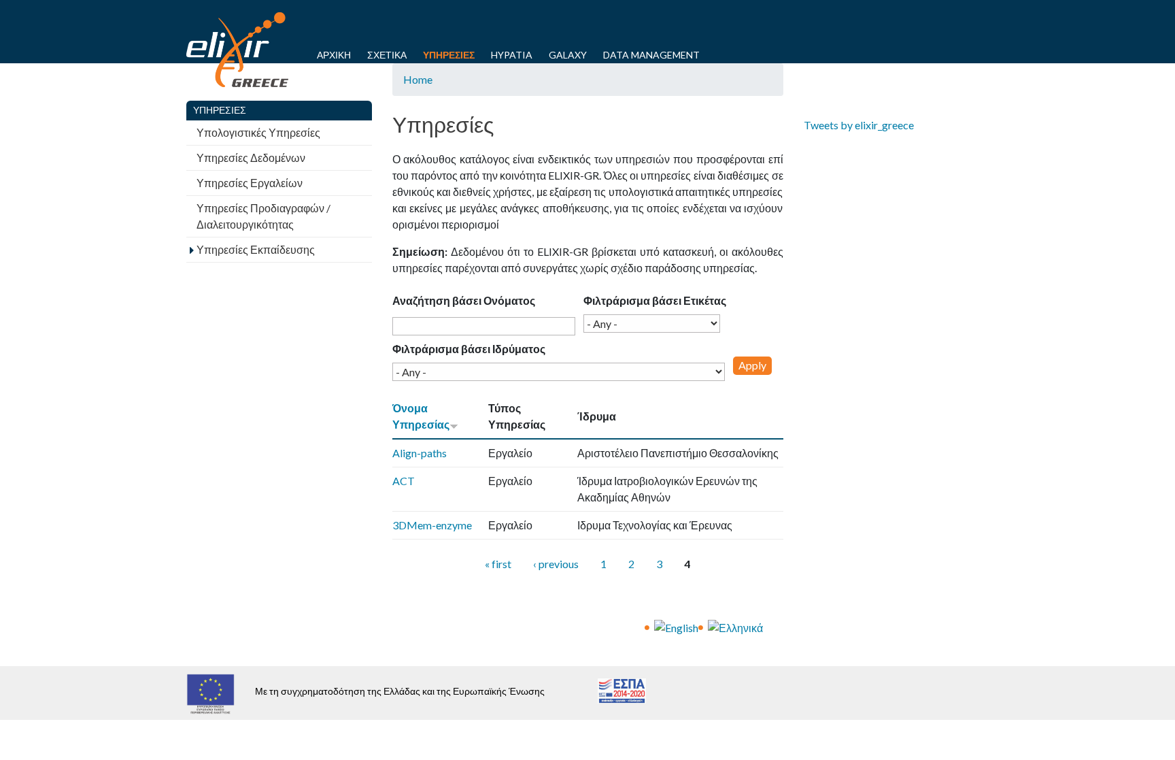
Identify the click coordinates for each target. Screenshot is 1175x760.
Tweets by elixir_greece (859, 124)
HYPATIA (511, 55)
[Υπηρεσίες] (735, 626)
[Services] (676, 626)
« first (498, 563)
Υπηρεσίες (449, 55)
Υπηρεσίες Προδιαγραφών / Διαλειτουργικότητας (263, 216)
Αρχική (334, 55)
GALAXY (568, 55)
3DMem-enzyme (432, 524)
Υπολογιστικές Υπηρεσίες (258, 132)
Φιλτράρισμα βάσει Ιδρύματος (468, 348)
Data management (651, 55)
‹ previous (556, 563)
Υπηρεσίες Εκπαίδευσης (256, 249)
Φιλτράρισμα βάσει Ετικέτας (654, 300)
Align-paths (419, 452)
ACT (403, 480)
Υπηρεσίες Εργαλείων (250, 182)
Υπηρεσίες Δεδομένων (251, 157)
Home (417, 79)
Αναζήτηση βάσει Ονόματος (463, 300)
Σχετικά (387, 55)
